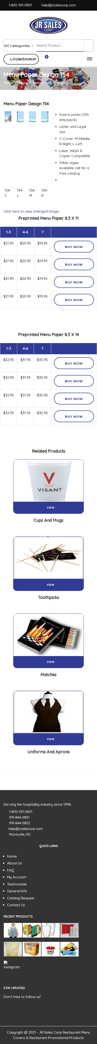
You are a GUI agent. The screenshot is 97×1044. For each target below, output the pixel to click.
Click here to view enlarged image (31, 211)
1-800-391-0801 (20, 5)
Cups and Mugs (48, 520)
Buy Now (74, 247)
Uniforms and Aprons (49, 751)
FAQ (10, 870)
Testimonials (17, 884)
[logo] (48, 24)
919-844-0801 (19, 817)
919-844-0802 (19, 823)
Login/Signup (22, 59)
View (51, 507)
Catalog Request (20, 898)
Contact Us (16, 905)
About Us (14, 863)
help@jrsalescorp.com (58, 5)
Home (12, 856)
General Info (17, 891)
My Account (16, 877)
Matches (48, 674)
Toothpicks (48, 597)
